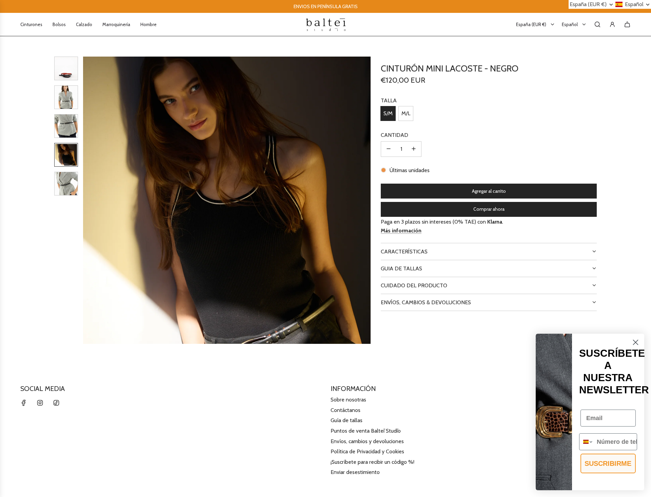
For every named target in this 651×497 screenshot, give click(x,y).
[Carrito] (627, 24)
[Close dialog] (636, 342)
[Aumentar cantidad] (413, 148)
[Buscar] (597, 24)
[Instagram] (40, 402)
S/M (388, 113)
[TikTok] (56, 402)
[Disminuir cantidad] (388, 148)
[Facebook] (23, 402)
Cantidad (394, 135)
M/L (405, 113)
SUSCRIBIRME (608, 463)
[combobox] (586, 442)
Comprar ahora (489, 209)
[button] (91, 200)
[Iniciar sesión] (612, 24)
